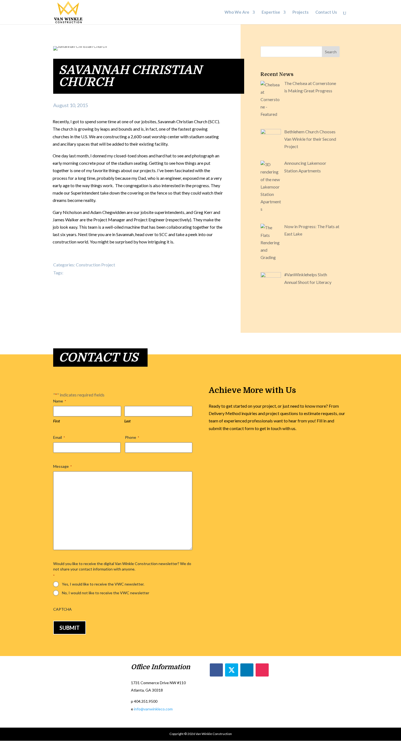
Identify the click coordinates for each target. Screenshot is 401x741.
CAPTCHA (62, 609)
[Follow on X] (231, 670)
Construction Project (95, 264)
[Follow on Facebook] (216, 670)
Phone (132, 437)
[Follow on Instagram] (262, 670)
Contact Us (326, 12)
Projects (300, 12)
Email (59, 437)
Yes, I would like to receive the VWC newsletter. (103, 584)
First (56, 421)
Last (127, 421)
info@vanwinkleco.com (153, 709)
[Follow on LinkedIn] (246, 670)
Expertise (271, 12)
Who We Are (237, 12)
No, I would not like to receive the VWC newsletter (105, 592)
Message (62, 466)
